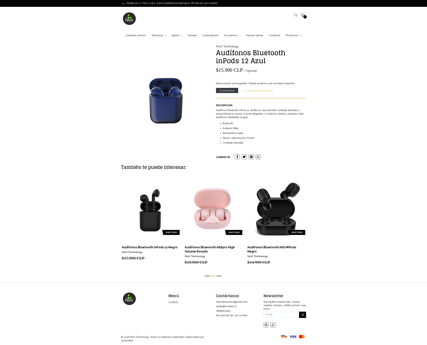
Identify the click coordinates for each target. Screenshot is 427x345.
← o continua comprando (257, 90)
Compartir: (223, 157)
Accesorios (231, 35)
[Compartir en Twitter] (244, 156)
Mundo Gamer (254, 35)
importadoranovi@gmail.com (232, 301)
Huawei (192, 35)
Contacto (274, 35)
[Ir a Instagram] (266, 324)
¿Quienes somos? (135, 35)
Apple (175, 35)
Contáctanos (227, 90)
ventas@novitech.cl (226, 306)
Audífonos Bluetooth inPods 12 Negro (150, 247)
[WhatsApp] (273, 324)
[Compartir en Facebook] (237, 156)
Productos (292, 35)
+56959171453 (223, 310)
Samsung (157, 35)
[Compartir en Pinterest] (251, 156)
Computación (210, 35)
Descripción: (224, 105)
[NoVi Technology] (129, 18)
